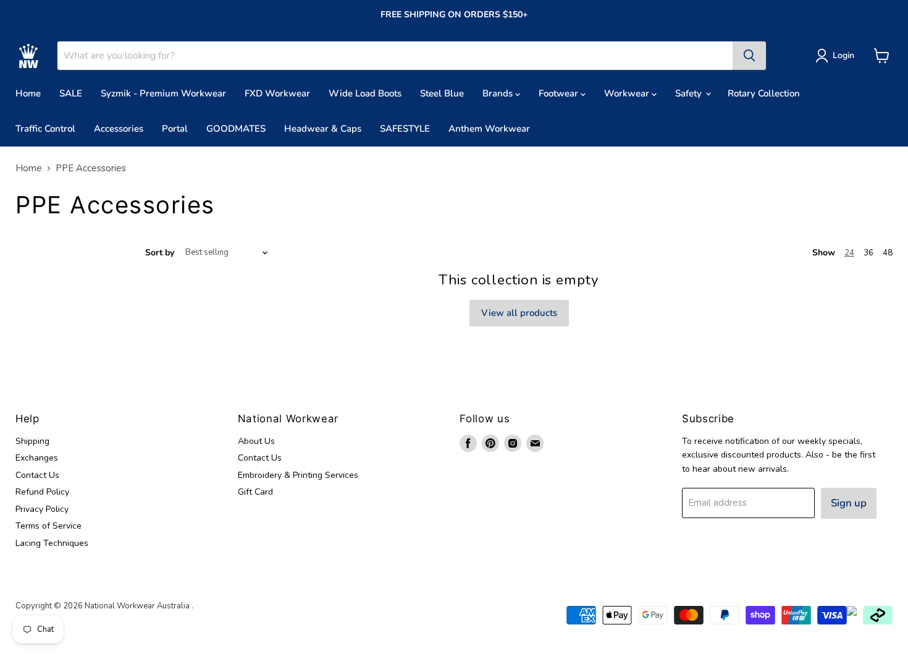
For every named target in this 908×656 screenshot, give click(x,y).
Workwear (628, 93)
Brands (498, 93)
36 (868, 252)
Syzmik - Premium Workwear (163, 93)
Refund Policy (42, 492)
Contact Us (37, 475)
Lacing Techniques (51, 543)
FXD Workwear (277, 93)
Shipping (32, 441)
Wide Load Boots (365, 93)
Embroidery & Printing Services (298, 475)
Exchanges (36, 458)
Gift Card (255, 492)
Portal (175, 128)
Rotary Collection (764, 93)
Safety (689, 93)
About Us (256, 441)
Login (843, 55)
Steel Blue (442, 93)
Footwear (560, 93)
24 (849, 252)
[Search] (749, 55)
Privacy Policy (42, 509)
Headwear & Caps (322, 128)
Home (28, 93)
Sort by (159, 253)
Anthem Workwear (489, 128)
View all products (519, 313)
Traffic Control (45, 128)
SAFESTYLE (405, 128)
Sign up (849, 503)
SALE (70, 93)
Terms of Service (48, 526)
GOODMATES (236, 128)
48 (888, 252)
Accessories (118, 128)
